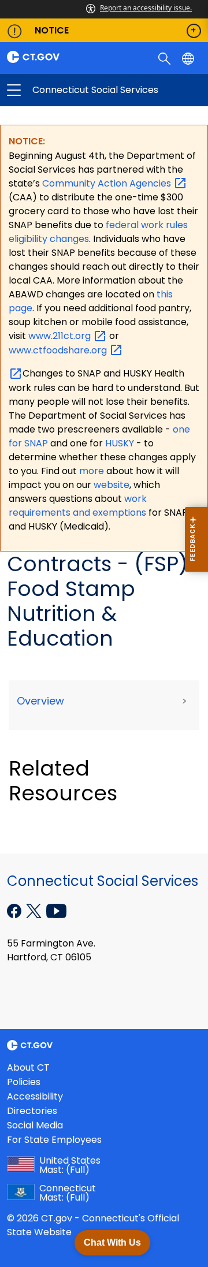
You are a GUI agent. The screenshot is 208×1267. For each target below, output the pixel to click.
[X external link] (35, 910)
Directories (32, 1110)
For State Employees (54, 1139)
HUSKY (120, 443)
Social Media (35, 1125)
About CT (28, 1067)
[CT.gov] (52, 57)
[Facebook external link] (15, 910)
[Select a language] (189, 58)
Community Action (107, 183)
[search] (165, 58)
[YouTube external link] (56, 910)
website (111, 484)
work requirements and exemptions (78, 505)
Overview (40, 701)
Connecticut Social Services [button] (59, 90)
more (92, 471)
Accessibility (35, 1096)
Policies (23, 1082)
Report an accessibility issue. (146, 8)
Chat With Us (112, 1242)
